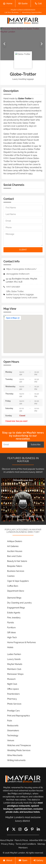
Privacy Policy (7, 844)
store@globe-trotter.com (18, 274)
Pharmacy (12, 699)
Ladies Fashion (14, 654)
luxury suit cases (29, 297)
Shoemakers (13, 730)
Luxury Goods (14, 659)
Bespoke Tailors (14, 566)
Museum (11, 679)
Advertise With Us (37, 840)
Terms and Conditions (26, 844)
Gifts (8, 291)
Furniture (11, 627)
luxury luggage (13, 297)
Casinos (11, 576)
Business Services (15, 571)
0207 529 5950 (13, 286)
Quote (24, 3)
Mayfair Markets (14, 664)
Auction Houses (14, 551)
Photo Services (14, 704)
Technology (12, 735)
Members (23, 847)
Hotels (10, 647)
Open (24, 860)
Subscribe (35, 444)
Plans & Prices (21, 840)
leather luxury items (15, 294)
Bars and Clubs (14, 556)
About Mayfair (6, 840)
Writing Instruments (16, 760)
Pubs (9, 720)
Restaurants (12, 725)
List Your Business (12, 12)
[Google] (26, 829)
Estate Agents (13, 612)
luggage (30, 294)
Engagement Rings (16, 607)
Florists (10, 622)
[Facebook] (7, 829)
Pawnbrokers (13, 694)
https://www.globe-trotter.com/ (21, 269)
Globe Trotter (17, 291)
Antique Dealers (14, 541)
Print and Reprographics (18, 715)
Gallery (39, 860)
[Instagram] (20, 829)
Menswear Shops (15, 674)
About (9, 860)
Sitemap (41, 844)
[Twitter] (14, 829)
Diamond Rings (14, 598)
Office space (13, 689)
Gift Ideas (11, 632)
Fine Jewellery (14, 617)
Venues (10, 740)
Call (40, 3)
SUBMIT (23, 249)
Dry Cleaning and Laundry (19, 603)
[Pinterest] (32, 829)
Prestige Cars (13, 710)
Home (9, 3)
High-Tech (12, 637)
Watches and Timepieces (19, 745)
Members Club (14, 669)
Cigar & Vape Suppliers (18, 581)
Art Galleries (13, 546)
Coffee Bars (12, 586)
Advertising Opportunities (32, 12)
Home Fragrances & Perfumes (21, 642)
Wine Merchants (14, 755)
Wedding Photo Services (18, 750)
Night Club (12, 684)
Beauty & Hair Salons (17, 561)
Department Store (15, 591)
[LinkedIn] (38, 829)
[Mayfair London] (23, 21)
